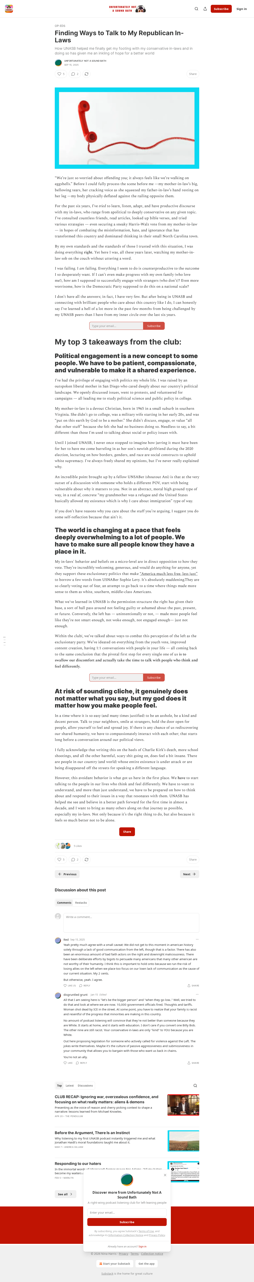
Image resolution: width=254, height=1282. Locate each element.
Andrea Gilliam (73, 1147)
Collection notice (152, 1254)
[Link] (49, 342)
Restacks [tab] (81, 902)
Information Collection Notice (125, 1235)
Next (186, 874)
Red (66, 939)
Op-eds (60, 25)
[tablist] (72, 903)
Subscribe (221, 9)
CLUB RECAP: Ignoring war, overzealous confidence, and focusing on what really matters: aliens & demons (106, 1099)
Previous (70, 874)
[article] (127, 1109)
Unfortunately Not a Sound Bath (85, 60)
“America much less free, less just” (169, 574)
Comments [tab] (64, 902)
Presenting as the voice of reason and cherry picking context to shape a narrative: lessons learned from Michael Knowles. (103, 1109)
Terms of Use (146, 1231)
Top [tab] (59, 1085)
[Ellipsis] (197, 939)
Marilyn (68, 1177)
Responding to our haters (78, 1163)
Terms (135, 1254)
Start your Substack (116, 1264)
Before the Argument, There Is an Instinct (92, 1133)
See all (63, 1194)
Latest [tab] (70, 1085)
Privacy (123, 1254)
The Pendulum (74, 1116)
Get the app (147, 1264)
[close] (165, 1175)
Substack (107, 1273)
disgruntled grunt (76, 995)
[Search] (196, 9)
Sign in (242, 9)
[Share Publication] (205, 9)
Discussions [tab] (85, 1085)
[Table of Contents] (4, 641)
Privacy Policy (157, 1235)
